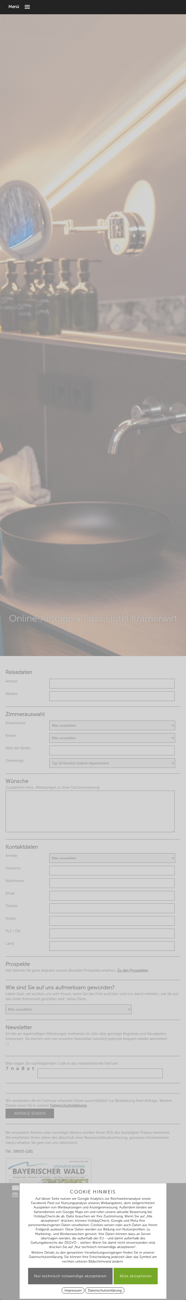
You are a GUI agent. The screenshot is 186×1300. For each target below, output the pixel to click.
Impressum (73, 1290)
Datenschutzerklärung (105, 1290)
